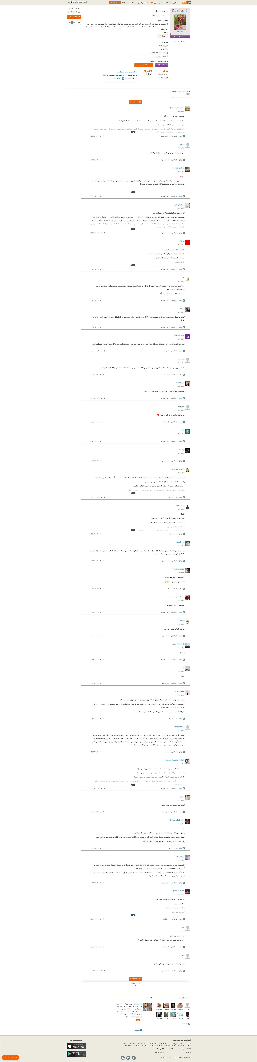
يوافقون (173, 136)
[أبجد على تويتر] (128, 1058)
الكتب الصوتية (157, 2)
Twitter (178, 41)
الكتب (166, 2)
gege (188, 1009)
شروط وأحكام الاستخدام (164, 1058)
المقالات (124, 2)
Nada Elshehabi (166, 1009)
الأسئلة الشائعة (159, 1052)
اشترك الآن (144, 65)
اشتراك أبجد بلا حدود (185, 1048)
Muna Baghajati (173, 1009)
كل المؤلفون (137, 1030)
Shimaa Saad (180, 1018)
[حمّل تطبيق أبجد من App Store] (76, 1046)
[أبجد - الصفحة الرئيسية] (184, 2)
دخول (68, 2)
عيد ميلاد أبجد (143, 2)
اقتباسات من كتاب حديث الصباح (127, 72)
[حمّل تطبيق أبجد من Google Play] (76, 1054)
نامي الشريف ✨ (159, 1009)
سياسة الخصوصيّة (175, 1058)
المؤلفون (132, 2)
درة (183, 927)
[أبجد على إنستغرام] (122, 1058)
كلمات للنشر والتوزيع (162, 56)
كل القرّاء (185, 1023)
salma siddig (173, 1018)
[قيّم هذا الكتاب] (74, 12)
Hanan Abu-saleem (159, 1018)
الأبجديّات (173, 2)
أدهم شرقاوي (160, 15)
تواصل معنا (160, 1048)
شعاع (183, 955)
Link (97, 136)
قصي (126, 78)
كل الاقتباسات (117, 78)
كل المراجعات (135, 983)
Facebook (181, 41)
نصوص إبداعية (162, 36)
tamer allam (180, 1009)
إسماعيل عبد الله (187, 1018)
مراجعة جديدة (73, 16)
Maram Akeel (179, 891)
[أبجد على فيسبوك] (134, 1058)
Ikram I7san (166, 1018)
